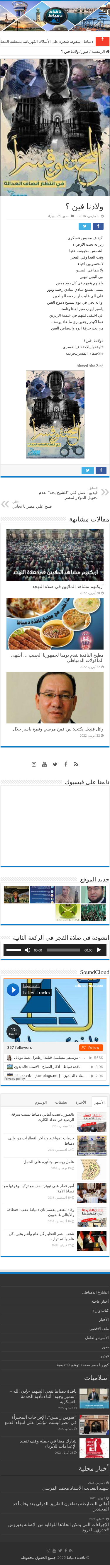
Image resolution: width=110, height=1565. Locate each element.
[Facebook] (65, 764)
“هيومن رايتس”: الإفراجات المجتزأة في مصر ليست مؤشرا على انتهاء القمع (41, 1420)
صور (85, 51)
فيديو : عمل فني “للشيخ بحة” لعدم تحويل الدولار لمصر (68, 493)
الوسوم (41, 1102)
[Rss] (76, 764)
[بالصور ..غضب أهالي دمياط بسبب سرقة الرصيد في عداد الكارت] (91, 1122)
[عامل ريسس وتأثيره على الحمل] (91, 1169)
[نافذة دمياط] (55, 16)
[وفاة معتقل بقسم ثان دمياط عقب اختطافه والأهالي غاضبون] (91, 1217)
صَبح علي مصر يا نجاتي (32, 504)
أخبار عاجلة (100, 1301)
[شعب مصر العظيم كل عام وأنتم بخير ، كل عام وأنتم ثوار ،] (91, 1241)
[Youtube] (44, 764)
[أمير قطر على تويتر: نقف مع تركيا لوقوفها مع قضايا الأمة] (91, 1193)
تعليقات (61, 1102)
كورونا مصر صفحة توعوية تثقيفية (83, 1365)
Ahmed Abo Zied (90, 365)
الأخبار (104, 1319)
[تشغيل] (99, 950)
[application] (55, 950)
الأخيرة (80, 1102)
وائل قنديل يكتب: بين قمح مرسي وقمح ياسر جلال (58, 728)
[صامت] (28, 950)
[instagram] (34, 764)
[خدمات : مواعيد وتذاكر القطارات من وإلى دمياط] (91, 1146)
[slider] (14, 949)
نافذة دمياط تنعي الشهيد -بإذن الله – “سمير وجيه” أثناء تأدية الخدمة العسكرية (43, 1396)
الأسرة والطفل (97, 1337)
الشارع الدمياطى (95, 1292)
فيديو (105, 1356)
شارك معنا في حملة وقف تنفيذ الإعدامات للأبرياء (48, 1443)
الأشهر (99, 1102)
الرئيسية (99, 51)
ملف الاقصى (99, 1328)
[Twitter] (55, 764)
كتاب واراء (54, 216)
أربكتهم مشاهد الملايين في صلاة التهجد (68, 586)
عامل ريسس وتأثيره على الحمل (48, 1162)
